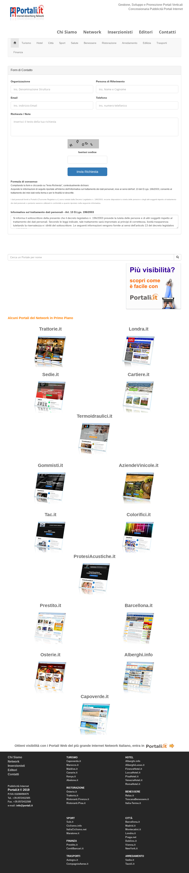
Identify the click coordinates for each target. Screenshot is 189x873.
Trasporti (162, 42)
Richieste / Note (21, 114)
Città (51, 42)
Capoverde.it (95, 696)
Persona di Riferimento (110, 81)
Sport (62, 42)
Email (14, 97)
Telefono (101, 97)
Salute (74, 42)
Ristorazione (109, 42)
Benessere (90, 42)
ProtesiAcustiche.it (94, 556)
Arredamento (129, 42)
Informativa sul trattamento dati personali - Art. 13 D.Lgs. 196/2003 (52, 212)
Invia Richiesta (87, 172)
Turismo (26, 42)
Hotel (40, 42)
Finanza (18, 52)
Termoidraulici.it (94, 416)
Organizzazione (20, 81)
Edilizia (147, 42)
